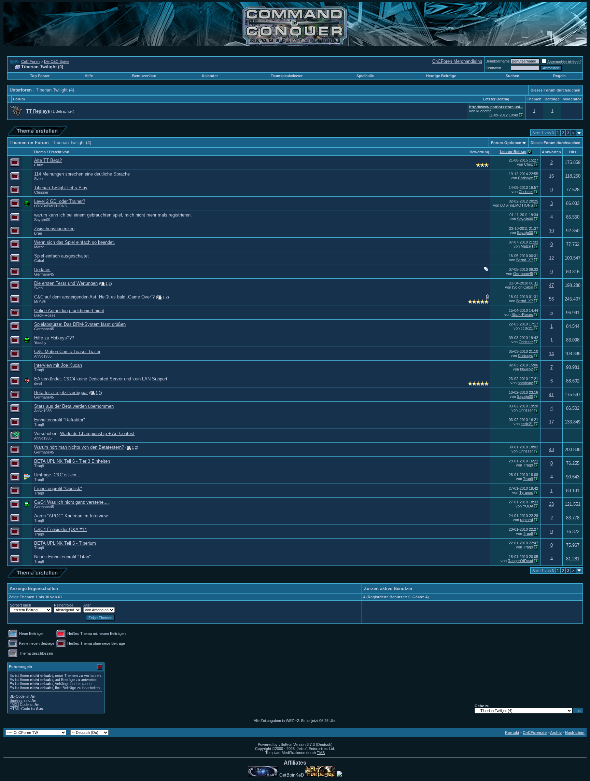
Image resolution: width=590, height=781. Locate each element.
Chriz (38, 165)
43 (551, 449)
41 (551, 394)
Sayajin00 (42, 220)
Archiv (556, 732)
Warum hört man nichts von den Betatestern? (79, 447)
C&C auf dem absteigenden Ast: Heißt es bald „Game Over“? (94, 296)
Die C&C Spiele (56, 61)
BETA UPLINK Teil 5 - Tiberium (65, 543)
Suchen (512, 76)
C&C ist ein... (67, 474)
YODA (528, 506)
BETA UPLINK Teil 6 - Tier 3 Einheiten (72, 461)
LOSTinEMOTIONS (50, 206)
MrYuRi (40, 301)
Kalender (210, 76)
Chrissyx (525, 178)
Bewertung (479, 152)
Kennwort (493, 68)
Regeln (559, 76)
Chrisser (41, 192)
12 (551, 258)
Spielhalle (365, 76)
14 (551, 353)
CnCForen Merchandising (457, 61)
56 (551, 299)
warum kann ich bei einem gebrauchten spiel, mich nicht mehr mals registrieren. (113, 215)
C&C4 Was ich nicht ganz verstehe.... (71, 502)
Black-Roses (45, 315)
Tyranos (526, 492)
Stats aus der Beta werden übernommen (74, 406)
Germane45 (44, 274)
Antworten (551, 152)
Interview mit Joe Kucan (58, 365)
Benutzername (498, 61)
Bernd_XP (524, 260)
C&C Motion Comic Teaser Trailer (67, 351)
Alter (87, 605)
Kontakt (512, 732)
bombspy (525, 383)
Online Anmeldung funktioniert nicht (69, 310)
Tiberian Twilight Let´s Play (60, 187)
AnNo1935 (43, 356)
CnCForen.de (535, 732)
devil (38, 383)
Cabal (39, 261)
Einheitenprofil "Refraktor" (59, 419)
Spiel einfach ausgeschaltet (61, 256)
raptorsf (526, 520)
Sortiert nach (20, 605)
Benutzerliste (144, 76)
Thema (39, 152)
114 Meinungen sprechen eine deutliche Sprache (82, 174)
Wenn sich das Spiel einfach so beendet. (74, 242)
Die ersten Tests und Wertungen (66, 283)
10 (551, 230)
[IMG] (14, 704)
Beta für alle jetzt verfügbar (61, 392)
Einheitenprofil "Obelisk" (58, 488)
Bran (38, 233)
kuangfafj (483, 111)
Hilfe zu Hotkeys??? (54, 337)
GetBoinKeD (291, 775)
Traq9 (39, 370)
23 (551, 504)
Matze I (40, 247)
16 (551, 176)
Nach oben (575, 732)
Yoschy (40, 342)
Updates (42, 269)
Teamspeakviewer (287, 76)
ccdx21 (527, 328)
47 (551, 285)
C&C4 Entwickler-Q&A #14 (60, 529)
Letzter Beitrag (513, 152)
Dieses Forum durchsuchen (555, 90)
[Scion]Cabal (522, 287)
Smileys (16, 700)
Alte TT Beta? (48, 160)
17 (551, 421)
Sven (38, 179)
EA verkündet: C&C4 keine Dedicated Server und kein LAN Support (100, 378)
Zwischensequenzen (54, 228)
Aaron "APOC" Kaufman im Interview (71, 515)
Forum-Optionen (506, 143)
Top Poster (40, 76)
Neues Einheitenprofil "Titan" (62, 556)
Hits (572, 152)
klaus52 (526, 369)
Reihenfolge (63, 605)
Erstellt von (59, 152)
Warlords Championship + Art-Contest (97, 433)
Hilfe (89, 76)
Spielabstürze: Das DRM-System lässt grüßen (80, 324)
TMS (321, 753)
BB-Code (17, 696)
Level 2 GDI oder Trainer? (59, 201)
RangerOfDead (520, 561)
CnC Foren (30, 61)
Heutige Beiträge (441, 76)
